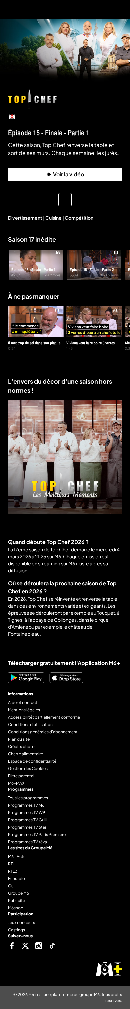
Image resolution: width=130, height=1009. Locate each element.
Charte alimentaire (25, 753)
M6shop (15, 907)
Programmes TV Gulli (27, 819)
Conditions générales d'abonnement (43, 731)
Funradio (16, 878)
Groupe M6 (18, 893)
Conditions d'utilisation (30, 724)
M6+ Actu (17, 856)
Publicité (16, 900)
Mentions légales (24, 709)
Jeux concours (21, 922)
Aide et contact (22, 702)
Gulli (12, 885)
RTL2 (12, 871)
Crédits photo (21, 746)
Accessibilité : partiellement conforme (44, 717)
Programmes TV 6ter (27, 827)
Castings (16, 929)
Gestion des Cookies (28, 768)
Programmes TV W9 (26, 812)
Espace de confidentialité (32, 761)
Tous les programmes (28, 797)
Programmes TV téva (27, 841)
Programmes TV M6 (26, 805)
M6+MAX (16, 783)
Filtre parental (21, 775)
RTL (11, 863)
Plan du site (19, 739)
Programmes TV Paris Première (37, 834)
